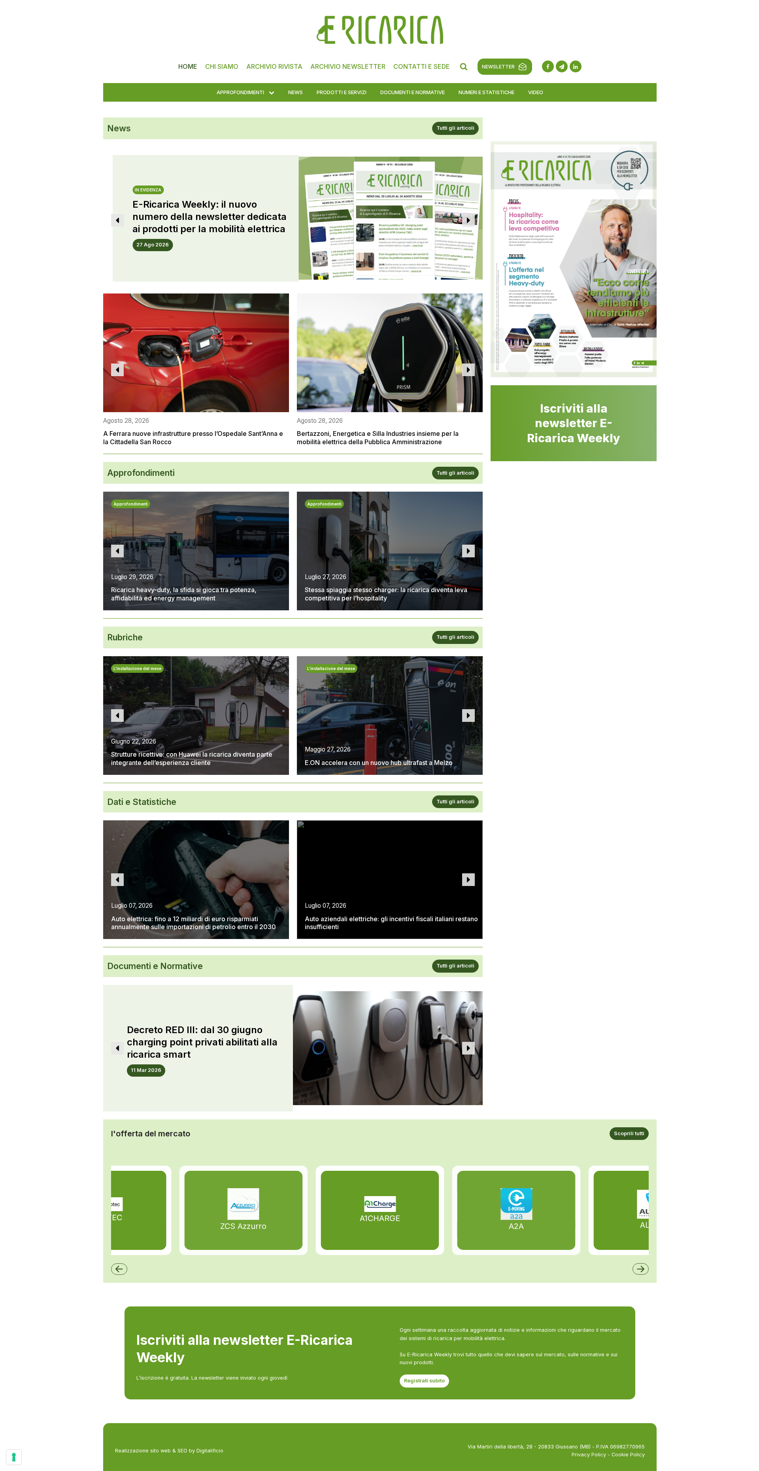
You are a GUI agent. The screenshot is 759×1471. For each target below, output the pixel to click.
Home (187, 66)
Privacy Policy (589, 1455)
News (295, 92)
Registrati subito (424, 1381)
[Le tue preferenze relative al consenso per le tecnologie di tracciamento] (13, 1457)
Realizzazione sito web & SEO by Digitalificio (169, 1451)
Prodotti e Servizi (341, 92)
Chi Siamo (221, 66)
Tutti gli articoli (455, 128)
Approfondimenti (240, 92)
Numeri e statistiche (486, 92)
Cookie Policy (628, 1455)
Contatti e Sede (421, 66)
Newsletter (498, 67)
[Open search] (464, 66)
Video (535, 92)
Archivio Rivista (274, 66)
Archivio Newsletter (347, 66)
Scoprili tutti (629, 1133)
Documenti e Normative (412, 92)
